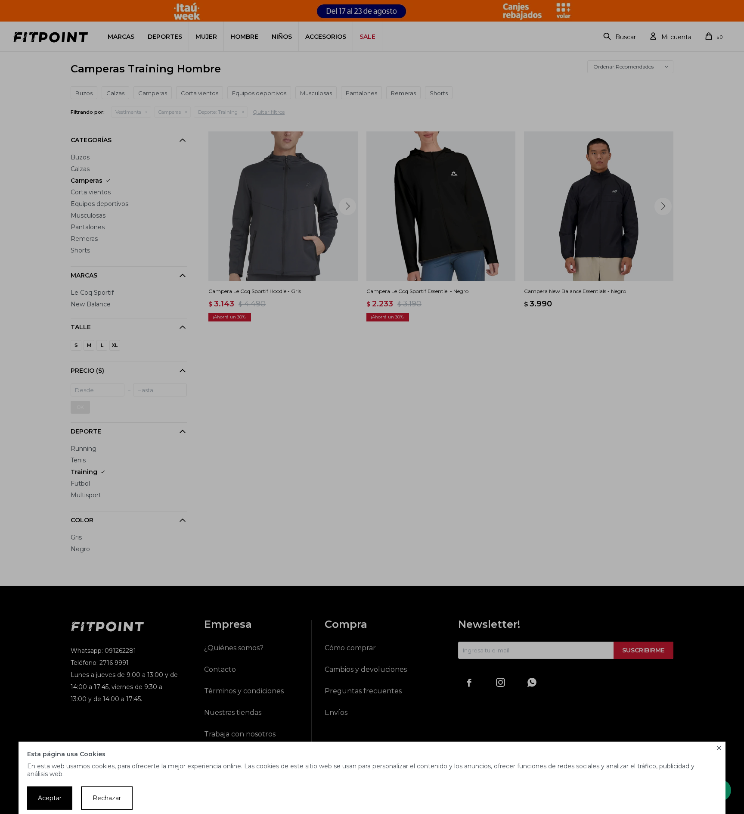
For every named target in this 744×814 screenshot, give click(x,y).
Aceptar (50, 798)
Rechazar (107, 798)
